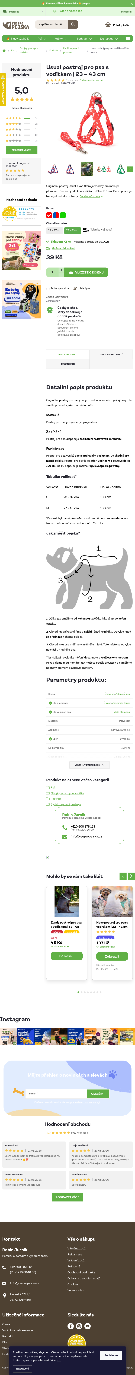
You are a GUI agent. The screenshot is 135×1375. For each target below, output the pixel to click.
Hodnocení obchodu (67, 1124)
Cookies (73, 1284)
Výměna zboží (77, 1248)
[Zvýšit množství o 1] (61, 270)
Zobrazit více (67, 1197)
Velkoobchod (76, 1290)
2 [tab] (81, 992)
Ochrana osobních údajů (84, 1278)
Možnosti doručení (63, 248)
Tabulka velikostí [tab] (111, 354)
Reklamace (75, 1254)
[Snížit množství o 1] (61, 274)
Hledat (73, 24)
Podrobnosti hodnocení (91, 80)
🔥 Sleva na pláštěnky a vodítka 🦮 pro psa (66, 3)
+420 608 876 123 (83, 827)
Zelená (119, 694)
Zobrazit (112, 956)
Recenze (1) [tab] (68, 363)
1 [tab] (78, 992)
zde (59, 1360)
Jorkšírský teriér (121, 703)
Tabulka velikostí (101, 230)
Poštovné (14, 11)
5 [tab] (91, 992)
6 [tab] (94, 992)
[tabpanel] (66, 933)
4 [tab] (88, 992)
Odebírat (98, 1093)
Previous (123, 876)
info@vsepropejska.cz (86, 836)
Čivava (107, 703)
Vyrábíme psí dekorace (17, 1330)
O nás (6, 1324)
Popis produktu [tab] (68, 354)
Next (131, 876)
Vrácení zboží (76, 1260)
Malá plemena (122, 712)
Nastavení (22, 1369)
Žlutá (127, 694)
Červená (109, 694)
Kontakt (7, 1336)
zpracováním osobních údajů (85, 1102)
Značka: (57, 296)
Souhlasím (111, 1355)
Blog (5, 1342)
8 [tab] (100, 992)
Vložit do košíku (89, 272)
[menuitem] (17, 39)
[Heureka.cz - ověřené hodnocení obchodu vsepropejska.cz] (21, 213)
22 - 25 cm (102, 969)
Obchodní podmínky (81, 1272)
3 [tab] (85, 992)
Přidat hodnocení (21, 150)
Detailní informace (90, 196)
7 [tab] (97, 992)
